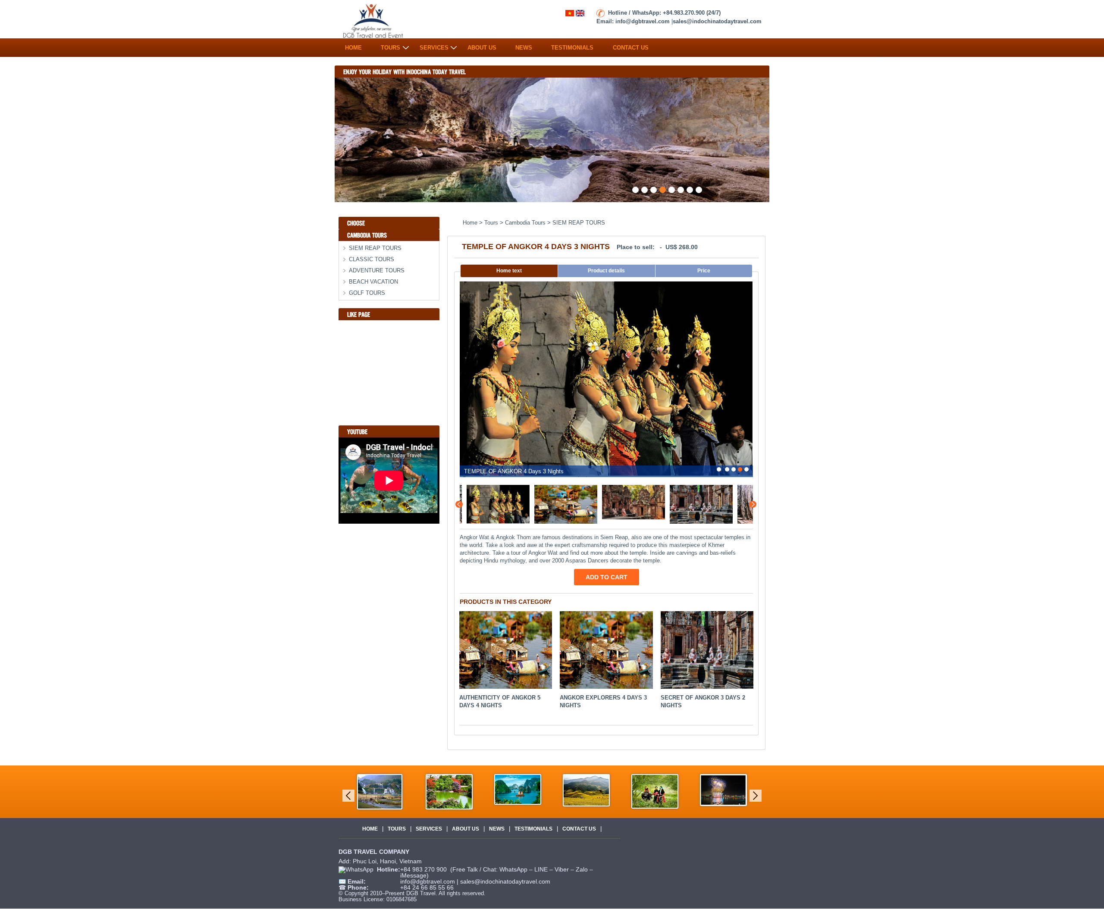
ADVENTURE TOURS (377, 270)
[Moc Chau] (655, 790)
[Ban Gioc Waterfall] (380, 791)
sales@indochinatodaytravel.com (505, 881)
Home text (509, 271)
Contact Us (631, 45)
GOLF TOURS (367, 293)
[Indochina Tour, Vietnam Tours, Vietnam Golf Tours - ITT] (373, 19)
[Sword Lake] (449, 791)
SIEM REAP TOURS (375, 248)
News (523, 45)
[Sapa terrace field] (586, 790)
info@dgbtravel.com (428, 881)
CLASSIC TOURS (371, 259)
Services (434, 45)
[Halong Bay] (518, 789)
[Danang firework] (723, 789)
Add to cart (606, 577)
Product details (606, 271)
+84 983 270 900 (424, 869)
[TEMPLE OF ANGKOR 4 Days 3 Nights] (491, 504)
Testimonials (572, 45)
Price (703, 271)
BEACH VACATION (373, 281)
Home (353, 45)
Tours (390, 45)
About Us (481, 45)
